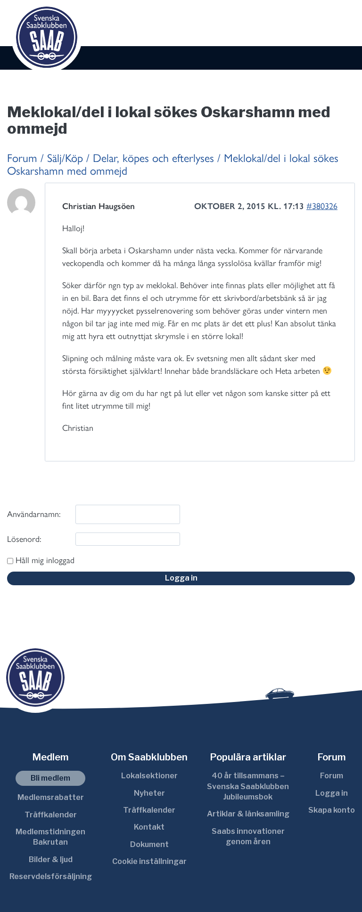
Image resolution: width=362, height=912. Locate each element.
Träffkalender (51, 814)
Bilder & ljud (51, 859)
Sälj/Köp (65, 158)
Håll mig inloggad (45, 560)
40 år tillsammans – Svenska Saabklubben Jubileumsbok (248, 786)
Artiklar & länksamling (248, 813)
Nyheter (149, 793)
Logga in (181, 577)
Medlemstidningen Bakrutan (50, 837)
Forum (22, 158)
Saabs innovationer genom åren (248, 836)
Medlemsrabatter (50, 797)
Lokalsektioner (149, 775)
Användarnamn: (33, 514)
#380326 (321, 206)
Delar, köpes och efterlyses (153, 158)
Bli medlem (50, 778)
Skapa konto (331, 810)
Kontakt (149, 827)
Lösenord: (24, 539)
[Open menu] (344, 24)
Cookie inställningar (149, 861)
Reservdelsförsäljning (50, 876)
